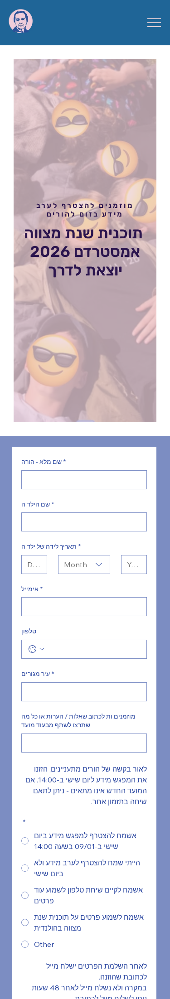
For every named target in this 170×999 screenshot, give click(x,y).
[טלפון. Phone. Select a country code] (36, 649)
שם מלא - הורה (43, 462)
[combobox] (84, 564)
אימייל (32, 589)
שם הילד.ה (37, 504)
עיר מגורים (37, 674)
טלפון (28, 631)
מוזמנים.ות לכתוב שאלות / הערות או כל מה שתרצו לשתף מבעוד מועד (78, 720)
